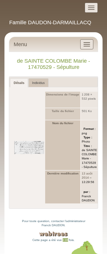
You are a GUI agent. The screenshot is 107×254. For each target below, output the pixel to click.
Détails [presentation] (19, 83)
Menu (20, 44)
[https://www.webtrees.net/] (53, 234)
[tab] (19, 82)
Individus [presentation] (38, 83)
